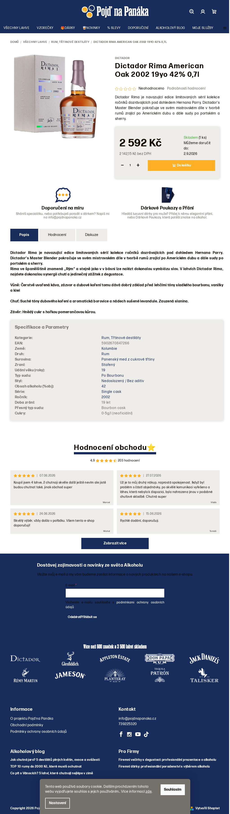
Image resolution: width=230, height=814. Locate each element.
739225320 (128, 724)
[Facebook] (121, 734)
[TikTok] (146, 734)
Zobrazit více (115, 543)
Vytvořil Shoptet (207, 808)
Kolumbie (109, 349)
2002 (106, 397)
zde (149, 792)
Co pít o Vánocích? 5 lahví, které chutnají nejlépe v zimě (51, 773)
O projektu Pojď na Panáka (31, 719)
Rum (105, 354)
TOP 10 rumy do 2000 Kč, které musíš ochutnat (46, 766)
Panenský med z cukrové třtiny (128, 359)
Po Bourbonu (113, 376)
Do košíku (184, 165)
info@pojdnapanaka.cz (137, 719)
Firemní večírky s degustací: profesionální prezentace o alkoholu (167, 759)
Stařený (108, 365)
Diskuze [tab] (91, 235)
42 (104, 386)
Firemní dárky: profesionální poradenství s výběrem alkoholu (164, 766)
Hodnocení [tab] (57, 235)
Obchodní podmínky (26, 725)
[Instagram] (129, 734)
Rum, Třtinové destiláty (121, 338)
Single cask (112, 392)
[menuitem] (16, 28)
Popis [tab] (24, 235)
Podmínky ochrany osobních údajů (38, 732)
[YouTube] (138, 734)
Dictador (122, 58)
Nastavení (57, 803)
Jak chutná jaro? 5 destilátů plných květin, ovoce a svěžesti (55, 759)
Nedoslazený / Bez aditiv (123, 381)
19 (103, 370)
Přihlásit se (89, 617)
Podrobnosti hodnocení (186, 88)
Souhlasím (172, 790)
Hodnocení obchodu (110, 447)
